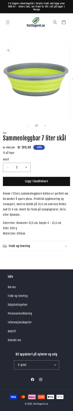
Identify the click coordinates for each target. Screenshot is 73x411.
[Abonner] (54, 365)
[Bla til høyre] (45, 125)
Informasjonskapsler (20, 322)
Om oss (12, 287)
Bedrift (12, 331)
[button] (8, 22)
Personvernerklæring (20, 313)
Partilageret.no (40, 404)
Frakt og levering (18, 296)
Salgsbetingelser (18, 304)
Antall (6, 159)
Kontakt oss (14, 340)
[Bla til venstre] (28, 125)
